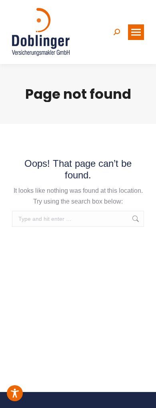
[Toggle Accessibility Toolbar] (15, 393)
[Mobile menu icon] (136, 32)
